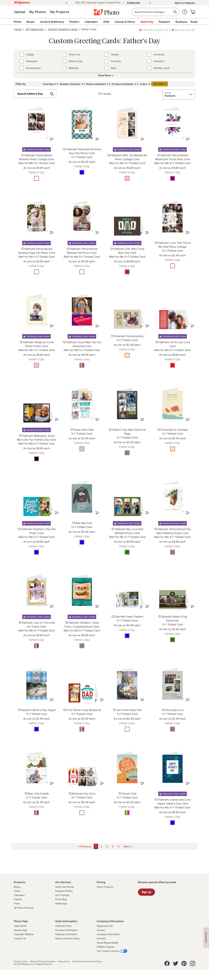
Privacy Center (21, 961)
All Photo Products (23, 907)
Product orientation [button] (123, 84)
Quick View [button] (36, 188)
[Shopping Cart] (192, 11)
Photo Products (105, 886)
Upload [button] (19, 12)
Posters (18, 899)
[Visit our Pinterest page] (184, 964)
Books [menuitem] (31, 21)
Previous (66, 3)
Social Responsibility (107, 942)
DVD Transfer (62, 895)
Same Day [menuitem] (147, 21)
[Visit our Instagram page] (192, 964)
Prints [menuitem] (17, 21)
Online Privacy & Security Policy (87, 961)
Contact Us (20, 938)
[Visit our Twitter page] (175, 964)
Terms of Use (64, 961)
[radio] (36, 178)
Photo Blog (61, 899)
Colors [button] (143, 84)
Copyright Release (23, 934)
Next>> (128, 846)
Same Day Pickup (64, 886)
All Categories (34, 29)
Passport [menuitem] (164, 21)
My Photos (37, 12)
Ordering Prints (63, 925)
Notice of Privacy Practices (42, 961)
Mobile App (61, 903)
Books (17, 886)
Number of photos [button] (70, 84)
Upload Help (20, 930)
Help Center (20, 925)
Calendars (19, 895)
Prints (17, 903)
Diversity (101, 938)
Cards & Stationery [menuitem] (52, 21)
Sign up (146, 892)
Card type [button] (48, 84)
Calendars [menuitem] (91, 21)
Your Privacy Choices (108, 951)
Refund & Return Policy (67, 938)
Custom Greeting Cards (62, 29)
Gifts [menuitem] (106, 21)
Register (190, 2)
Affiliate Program (105, 946)
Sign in (179, 2)
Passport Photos (64, 891)
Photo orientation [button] (96, 84)
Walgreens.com (105, 925)
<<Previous (84, 846)
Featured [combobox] (170, 95)
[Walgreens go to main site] (22, 2)
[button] (184, 11)
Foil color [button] (159, 83)
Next (150, 3)
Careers (101, 930)
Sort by (168, 93)
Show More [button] (104, 75)
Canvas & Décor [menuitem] (125, 21)
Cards (17, 29)
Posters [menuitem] (74, 21)
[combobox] (155, 12)
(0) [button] (155, 30)
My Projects (59, 12)
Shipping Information (66, 934)
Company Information (108, 934)
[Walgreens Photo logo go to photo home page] (104, 10)
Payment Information (66, 930)
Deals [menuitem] (194, 21)
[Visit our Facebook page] (167, 964)
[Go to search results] (175, 12)
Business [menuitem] (181, 21)
